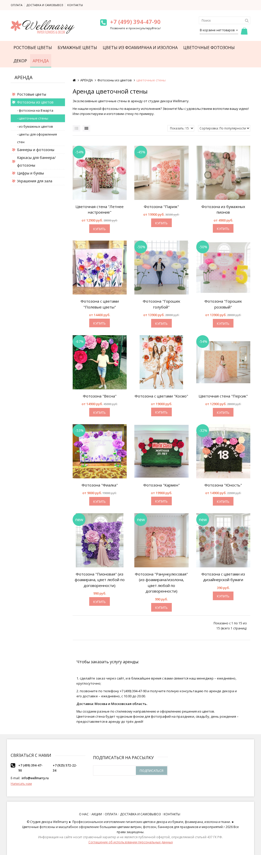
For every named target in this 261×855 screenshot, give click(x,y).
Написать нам (21, 784)
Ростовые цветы (33, 47)
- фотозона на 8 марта (35, 110)
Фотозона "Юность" (223, 485)
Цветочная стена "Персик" (223, 396)
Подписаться (151, 770)
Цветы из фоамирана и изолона (140, 47)
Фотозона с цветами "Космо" (161, 396)
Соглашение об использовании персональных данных (130, 842)
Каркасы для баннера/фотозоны (36, 161)
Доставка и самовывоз (45, 5)
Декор (20, 61)
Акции (97, 814)
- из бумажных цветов (35, 126)
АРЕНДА (86, 80)
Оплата (16, 5)
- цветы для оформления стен (37, 138)
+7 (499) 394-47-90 (135, 21)
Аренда (41, 61)
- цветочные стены (32, 118)
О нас (84, 814)
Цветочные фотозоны (209, 47)
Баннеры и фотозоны (35, 149)
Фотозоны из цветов (35, 102)
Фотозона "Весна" (99, 396)
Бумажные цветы (77, 47)
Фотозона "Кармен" (161, 485)
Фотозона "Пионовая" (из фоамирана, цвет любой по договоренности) (100, 579)
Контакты (75, 5)
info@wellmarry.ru (35, 778)
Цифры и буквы (30, 173)
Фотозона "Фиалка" (100, 485)
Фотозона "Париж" (161, 206)
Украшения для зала (34, 181)
